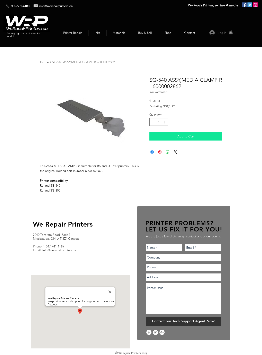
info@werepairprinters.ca (56, 6)
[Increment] (165, 122)
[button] (231, 32)
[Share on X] (175, 152)
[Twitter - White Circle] (155, 332)
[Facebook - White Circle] (148, 332)
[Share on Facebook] (152, 152)
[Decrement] (152, 122)
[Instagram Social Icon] (255, 4)
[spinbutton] (159, 122)
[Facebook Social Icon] (244, 4)
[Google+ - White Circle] (162, 332)
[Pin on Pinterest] (159, 152)
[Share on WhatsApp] (167, 152)
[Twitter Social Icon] (249, 4)
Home (44, 62)
